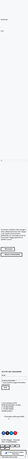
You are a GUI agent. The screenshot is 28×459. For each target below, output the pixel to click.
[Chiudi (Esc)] (17, 446)
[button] (2, 31)
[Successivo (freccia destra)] (7, 448)
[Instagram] (7, 433)
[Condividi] (12, 446)
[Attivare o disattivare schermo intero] (7, 446)
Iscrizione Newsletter (9, 380)
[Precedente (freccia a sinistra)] (2, 448)
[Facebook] (3, 433)
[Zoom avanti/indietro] (2, 446)
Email (4, 375)
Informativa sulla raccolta (9, 457)
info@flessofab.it (7, 411)
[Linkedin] (11, 433)
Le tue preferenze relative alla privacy (16, 453)
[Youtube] (15, 433)
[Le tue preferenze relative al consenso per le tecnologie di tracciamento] (25, 456)
